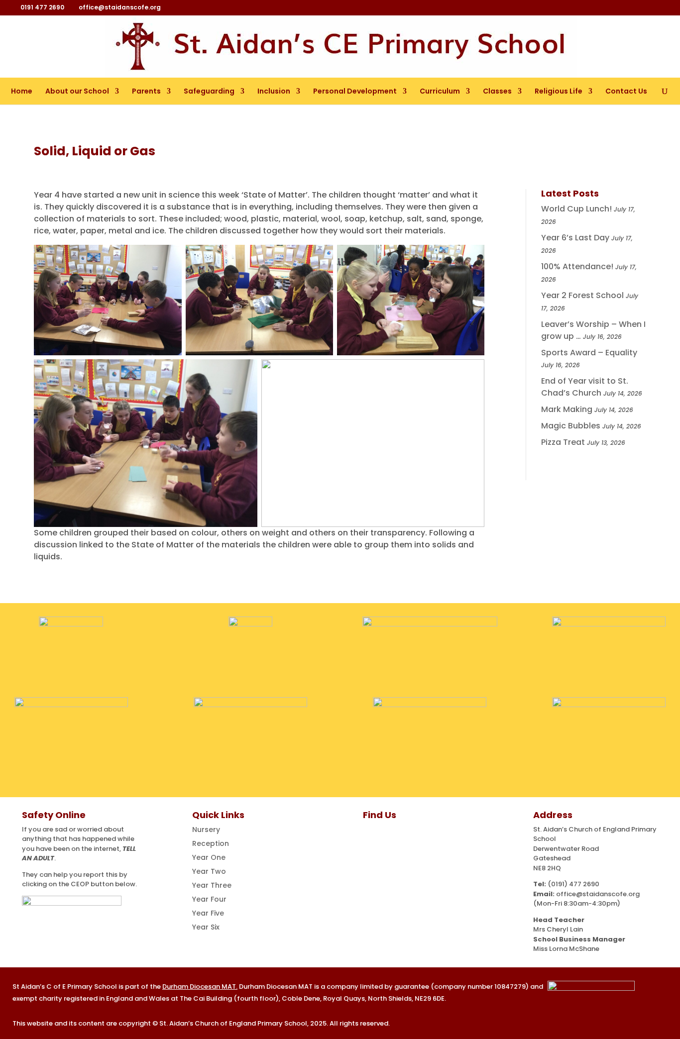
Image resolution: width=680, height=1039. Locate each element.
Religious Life (558, 91)
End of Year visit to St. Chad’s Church (584, 387)
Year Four (209, 899)
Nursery (206, 829)
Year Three (211, 885)
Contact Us (626, 91)
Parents (146, 91)
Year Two (209, 871)
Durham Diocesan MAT (199, 986)
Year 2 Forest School (582, 295)
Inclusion (273, 91)
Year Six (206, 927)
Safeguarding (209, 91)
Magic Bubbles (570, 425)
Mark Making (566, 409)
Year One (209, 857)
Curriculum (440, 91)
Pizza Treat (563, 442)
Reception (210, 843)
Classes (497, 91)
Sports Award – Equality (589, 352)
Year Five (208, 913)
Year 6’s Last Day (575, 237)
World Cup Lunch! (576, 208)
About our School (77, 91)
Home (21, 91)
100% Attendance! (577, 266)
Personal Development (355, 91)
